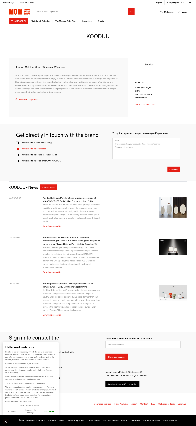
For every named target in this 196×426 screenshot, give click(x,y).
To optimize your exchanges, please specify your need (140, 133)
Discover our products (29, 99)
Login (184, 12)
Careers (52, 420)
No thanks (12, 411)
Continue (173, 169)
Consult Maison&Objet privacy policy (18, 401)
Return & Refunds (151, 420)
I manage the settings (30, 411)
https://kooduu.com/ (145, 104)
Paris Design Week (27, 2)
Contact (144, 404)
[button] (5, 421)
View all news (48, 187)
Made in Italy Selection (40, 21)
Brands (101, 21)
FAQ (153, 404)
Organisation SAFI (36, 420)
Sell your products (175, 2)
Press (61, 420)
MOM (19, 11)
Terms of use (93, 420)
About (134, 404)
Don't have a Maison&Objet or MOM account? (128, 338)
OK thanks (49, 411)
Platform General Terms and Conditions (121, 420)
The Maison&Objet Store (66, 21)
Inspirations (87, 21)
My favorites (169, 12)
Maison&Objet (9, 2)
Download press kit (52, 226)
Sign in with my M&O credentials (122, 384)
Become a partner (75, 420)
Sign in (159, 2)
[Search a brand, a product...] (131, 11)
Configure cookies (102, 404)
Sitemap (182, 404)
